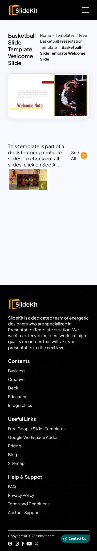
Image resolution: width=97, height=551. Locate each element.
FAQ (12, 486)
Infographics (20, 405)
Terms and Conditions (29, 503)
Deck (13, 387)
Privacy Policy (21, 495)
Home (45, 35)
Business (16, 370)
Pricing (14, 445)
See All (75, 155)
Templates (65, 35)
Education (18, 396)
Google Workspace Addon (33, 437)
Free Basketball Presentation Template (63, 41)
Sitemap (16, 463)
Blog (12, 454)
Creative (16, 379)
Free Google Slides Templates (37, 428)
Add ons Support (24, 512)
